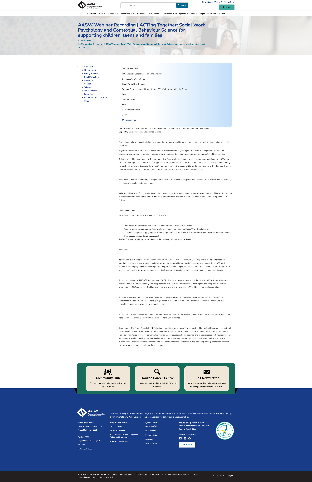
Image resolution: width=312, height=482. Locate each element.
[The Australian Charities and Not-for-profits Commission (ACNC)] (225, 431)
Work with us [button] (151, 444)
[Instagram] (189, 438)
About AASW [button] (151, 426)
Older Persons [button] (90, 90)
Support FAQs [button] (151, 435)
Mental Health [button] (90, 70)
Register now (130, 120)
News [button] (192, 13)
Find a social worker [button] (216, 13)
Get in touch (187, 444)
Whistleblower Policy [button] (119, 441)
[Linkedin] (180, 438)
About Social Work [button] (95, 13)
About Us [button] (112, 13)
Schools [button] (87, 87)
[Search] (182, 5)
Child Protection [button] (91, 77)
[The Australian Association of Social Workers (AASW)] (90, 5)
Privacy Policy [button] (116, 426)
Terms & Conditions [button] (118, 430)
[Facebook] (185, 438)
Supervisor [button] (89, 94)
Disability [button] (88, 80)
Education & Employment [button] (175, 13)
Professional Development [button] (147, 13)
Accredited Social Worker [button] (95, 97)
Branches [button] (149, 439)
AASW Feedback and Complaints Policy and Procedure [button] (124, 435)
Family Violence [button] (91, 73)
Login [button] (202, 13)
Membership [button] (126, 13)
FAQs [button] (86, 101)
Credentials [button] (89, 66)
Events (88, 40)
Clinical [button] (87, 84)
